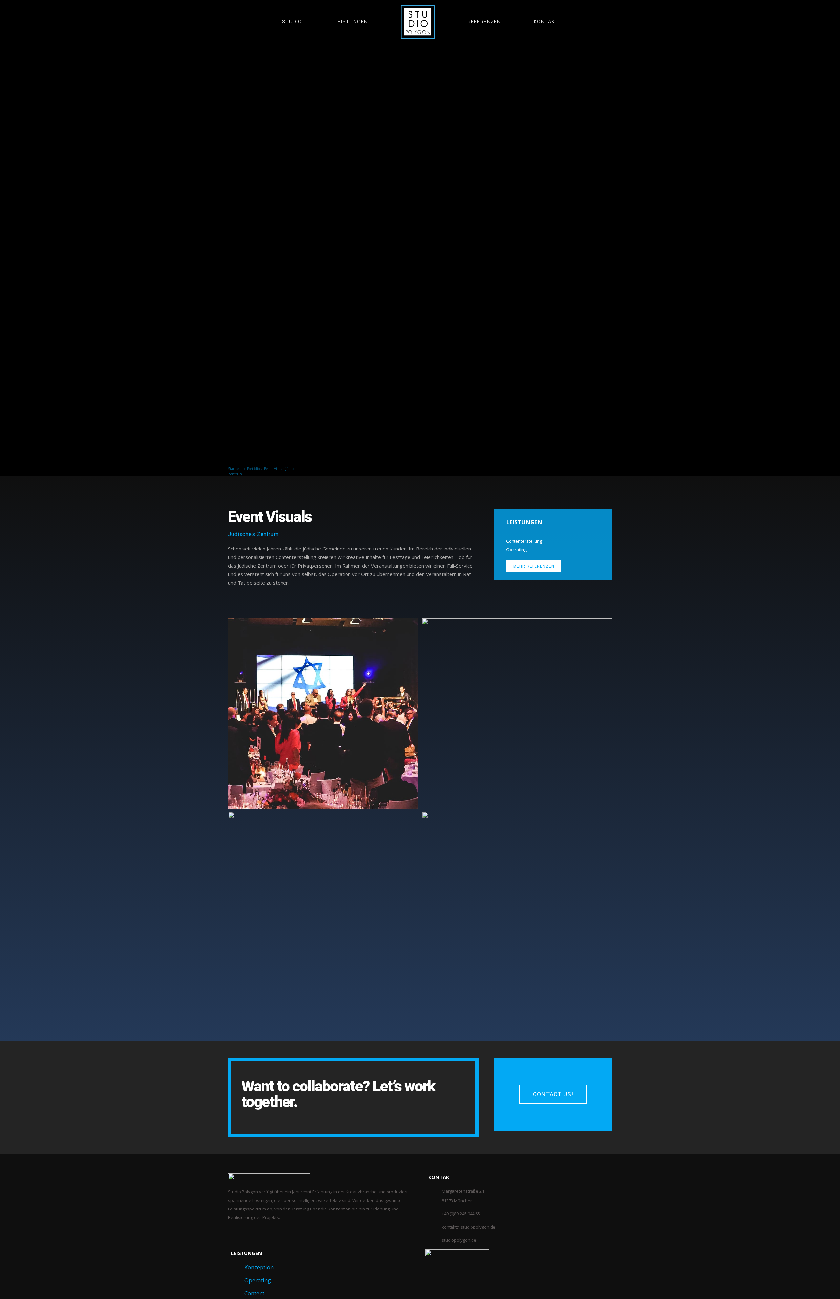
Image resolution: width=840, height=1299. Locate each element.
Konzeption (259, 1267)
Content (254, 1293)
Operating (257, 1280)
